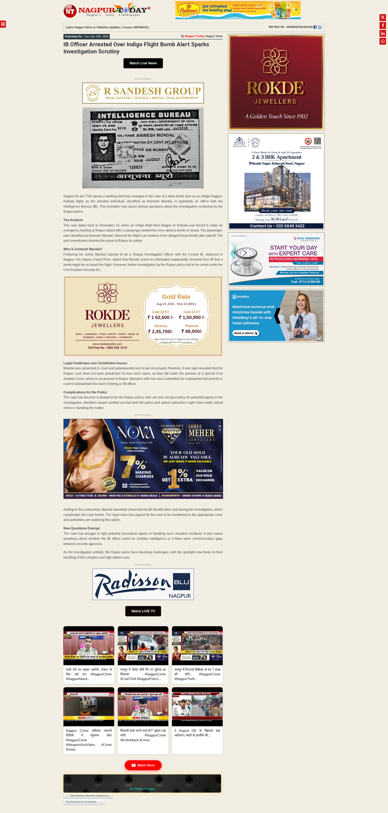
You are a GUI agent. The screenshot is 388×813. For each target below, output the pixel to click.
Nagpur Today (195, 36)
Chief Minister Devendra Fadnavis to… (88, 795)
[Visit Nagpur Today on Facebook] (315, 27)
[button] (88, 655)
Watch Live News (143, 63)
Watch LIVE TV (143, 611)
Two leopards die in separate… (84, 801)
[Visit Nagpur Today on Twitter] (320, 27)
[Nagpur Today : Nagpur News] (107, 11)
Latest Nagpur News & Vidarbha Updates (93, 27)
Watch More (146, 765)
